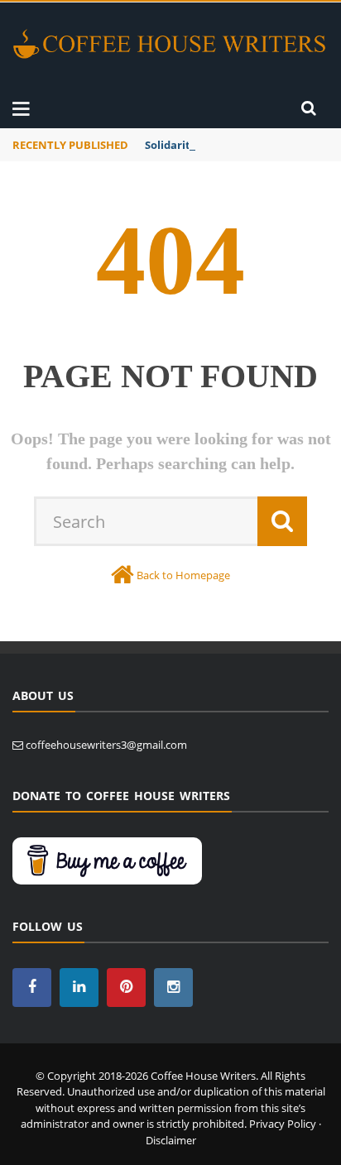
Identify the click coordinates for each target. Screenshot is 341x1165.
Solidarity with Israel (200, 144)
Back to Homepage (183, 575)
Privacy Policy (282, 1123)
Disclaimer (171, 1140)
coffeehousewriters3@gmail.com (106, 744)
